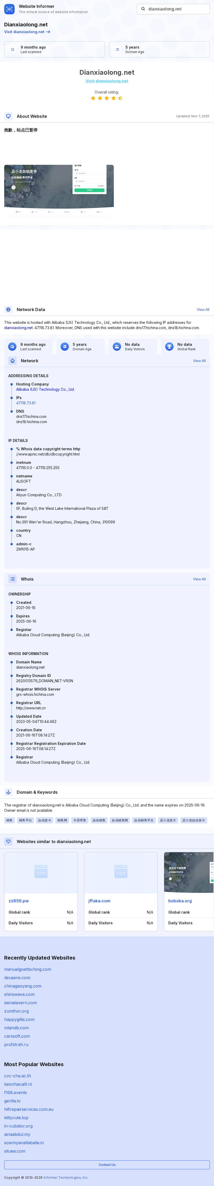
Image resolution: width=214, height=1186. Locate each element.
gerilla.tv (12, 1100)
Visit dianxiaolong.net (24, 32)
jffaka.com (99, 900)
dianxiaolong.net (18, 327)
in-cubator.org (18, 1126)
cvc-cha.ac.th (17, 1075)
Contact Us (107, 1165)
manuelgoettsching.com (27, 969)
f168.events (15, 1092)
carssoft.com (17, 1036)
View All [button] (203, 309)
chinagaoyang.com (22, 986)
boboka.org (180, 900)
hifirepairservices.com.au (29, 1109)
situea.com (14, 1151)
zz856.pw (19, 900)
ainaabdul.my (17, 1134)
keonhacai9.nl (18, 1084)
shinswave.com (19, 994)
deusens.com (17, 977)
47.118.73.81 (25, 403)
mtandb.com (16, 1027)
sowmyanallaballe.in (24, 1142)
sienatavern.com (20, 1002)
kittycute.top (16, 1117)
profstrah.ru (16, 1044)
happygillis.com (19, 1019)
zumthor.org (16, 1011)
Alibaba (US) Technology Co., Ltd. (45, 389)
